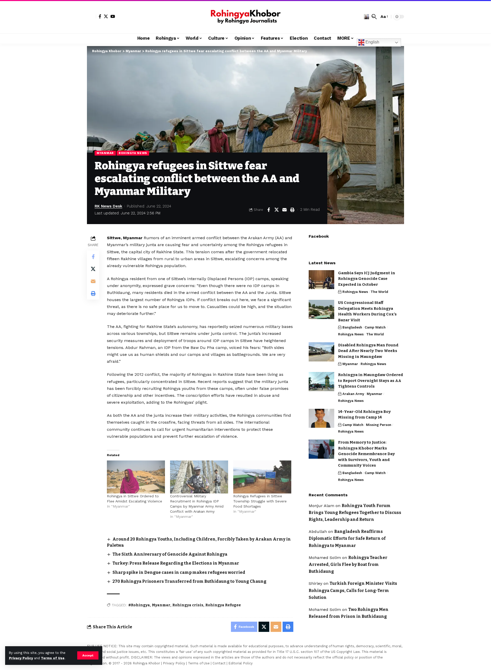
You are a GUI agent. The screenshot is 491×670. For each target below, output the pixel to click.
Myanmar (105, 153)
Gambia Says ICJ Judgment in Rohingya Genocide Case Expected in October (366, 278)
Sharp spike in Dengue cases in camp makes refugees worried (179, 572)
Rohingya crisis (187, 605)
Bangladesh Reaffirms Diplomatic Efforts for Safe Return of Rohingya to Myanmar (347, 538)
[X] (106, 16)
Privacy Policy (21, 658)
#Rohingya (139, 605)
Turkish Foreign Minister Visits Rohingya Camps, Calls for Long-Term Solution (353, 590)
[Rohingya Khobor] (245, 16)
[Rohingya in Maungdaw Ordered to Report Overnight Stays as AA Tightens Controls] (321, 381)
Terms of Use (52, 658)
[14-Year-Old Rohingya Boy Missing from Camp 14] (321, 418)
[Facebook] (100, 16)
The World (379, 292)
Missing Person (378, 424)
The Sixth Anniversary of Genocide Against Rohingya (170, 554)
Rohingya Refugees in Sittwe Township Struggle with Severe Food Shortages (260, 501)
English (371, 42)
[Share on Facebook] (268, 210)
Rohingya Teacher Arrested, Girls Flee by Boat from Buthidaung (348, 564)
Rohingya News (133, 153)
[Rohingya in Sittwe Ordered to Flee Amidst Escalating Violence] (136, 477)
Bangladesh (352, 327)
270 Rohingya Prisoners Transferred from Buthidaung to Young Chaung (189, 581)
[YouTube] (112, 16)
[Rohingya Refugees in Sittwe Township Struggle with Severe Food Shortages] (262, 477)
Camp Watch (375, 327)
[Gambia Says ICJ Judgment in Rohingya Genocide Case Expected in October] (321, 279)
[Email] (284, 210)
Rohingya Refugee (223, 605)
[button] (87, 655)
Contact (219, 663)
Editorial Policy (240, 663)
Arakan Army (353, 394)
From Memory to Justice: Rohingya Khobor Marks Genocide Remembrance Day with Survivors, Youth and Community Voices (366, 454)
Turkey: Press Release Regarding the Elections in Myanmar (176, 563)
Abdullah (318, 531)
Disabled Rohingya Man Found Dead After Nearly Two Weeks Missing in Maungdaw (368, 351)
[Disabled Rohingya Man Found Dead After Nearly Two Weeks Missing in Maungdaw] (321, 351)
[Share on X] (276, 210)
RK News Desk (108, 206)
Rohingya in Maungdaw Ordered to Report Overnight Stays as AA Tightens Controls (370, 380)
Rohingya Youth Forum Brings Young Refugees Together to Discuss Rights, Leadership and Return (355, 512)
